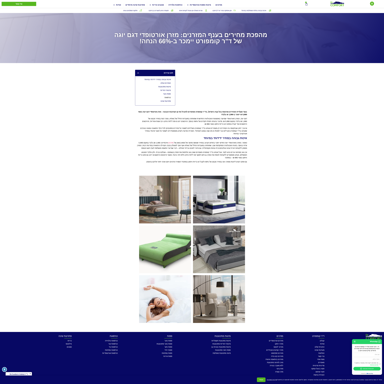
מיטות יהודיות (165, 90)
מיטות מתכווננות (164, 87)
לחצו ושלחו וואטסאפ (368, 368)
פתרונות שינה (165, 101)
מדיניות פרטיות (374, 365)
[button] (138, 73)
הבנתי (261, 379)
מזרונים (219, 5)
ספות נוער (167, 94)
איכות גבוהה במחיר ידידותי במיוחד (157, 79)
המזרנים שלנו (165, 83)
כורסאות (167, 98)
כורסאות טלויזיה (175, 5)
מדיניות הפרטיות (272, 379)
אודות (118, 5)
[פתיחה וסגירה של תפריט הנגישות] (4, 369)
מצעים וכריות (158, 5)
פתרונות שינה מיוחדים (135, 5)
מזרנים (171, 143)
